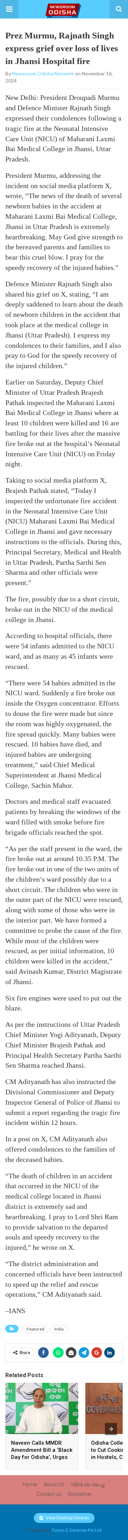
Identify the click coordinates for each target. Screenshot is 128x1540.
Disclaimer (80, 1494)
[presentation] (111, 1429)
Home (30, 1484)
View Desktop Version (67, 1517)
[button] (9, 9)
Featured (35, 1329)
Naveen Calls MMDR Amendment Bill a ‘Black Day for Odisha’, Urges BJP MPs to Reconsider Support (42, 1457)
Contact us (49, 1494)
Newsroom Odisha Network (43, 73)
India (59, 1329)
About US (53, 1484)
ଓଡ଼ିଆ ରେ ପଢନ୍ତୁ (88, 1484)
